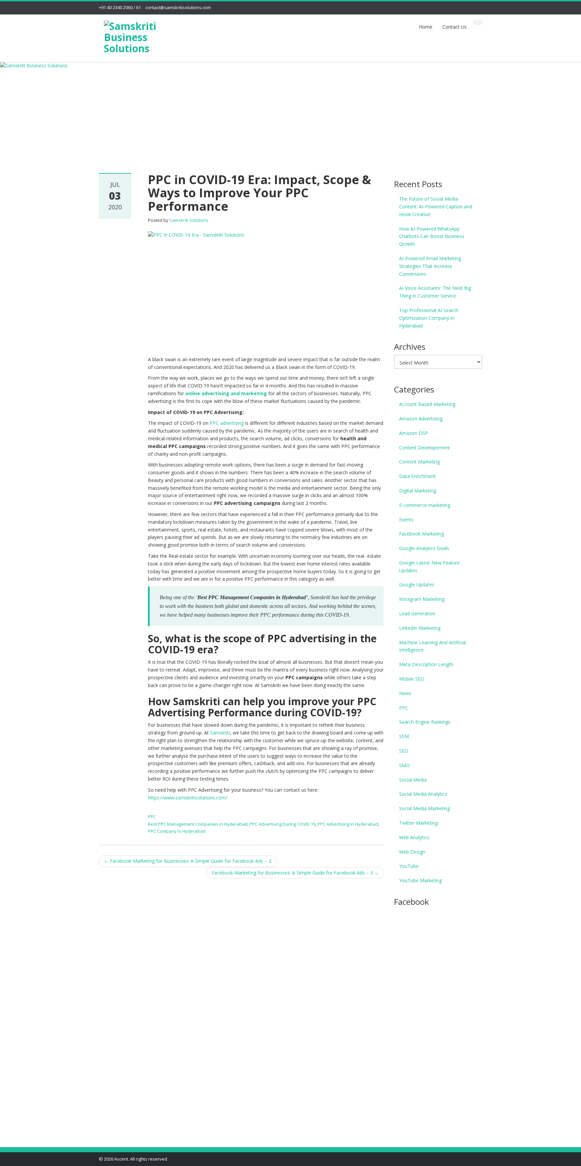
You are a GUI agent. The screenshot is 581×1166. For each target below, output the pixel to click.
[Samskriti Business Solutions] (143, 36)
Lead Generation (417, 613)
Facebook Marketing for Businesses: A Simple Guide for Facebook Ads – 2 (187, 861)
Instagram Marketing (421, 599)
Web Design (412, 852)
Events (406, 519)
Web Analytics (414, 837)
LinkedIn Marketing (419, 628)
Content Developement (424, 447)
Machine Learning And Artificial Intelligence (432, 646)
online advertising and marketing (226, 393)
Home (425, 27)
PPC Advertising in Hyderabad (347, 824)
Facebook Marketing (421, 533)
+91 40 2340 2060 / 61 (120, 7)
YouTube (409, 866)
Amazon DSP (413, 433)
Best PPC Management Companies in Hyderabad (197, 824)
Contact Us (454, 27)
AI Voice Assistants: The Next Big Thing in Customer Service (435, 292)
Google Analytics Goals (424, 548)
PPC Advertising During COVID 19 (282, 824)
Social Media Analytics (423, 794)
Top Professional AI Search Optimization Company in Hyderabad (428, 318)
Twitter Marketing (418, 823)
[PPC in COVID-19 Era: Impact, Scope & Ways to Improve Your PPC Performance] (265, 289)
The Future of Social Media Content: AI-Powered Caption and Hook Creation (435, 206)
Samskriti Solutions (188, 220)
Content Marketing (419, 461)
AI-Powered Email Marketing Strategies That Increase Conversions (430, 266)
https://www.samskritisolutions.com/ (187, 797)
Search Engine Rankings (425, 722)
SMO (404, 765)
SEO (403, 751)
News (405, 693)
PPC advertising (227, 423)
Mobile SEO (411, 679)
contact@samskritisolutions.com (178, 7)
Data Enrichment (417, 476)
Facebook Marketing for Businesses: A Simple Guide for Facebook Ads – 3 (295, 872)
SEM (404, 736)
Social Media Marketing (424, 808)
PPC (152, 817)
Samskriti (220, 732)
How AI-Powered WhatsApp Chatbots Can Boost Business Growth (431, 236)
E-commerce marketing (424, 505)
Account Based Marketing (427, 404)
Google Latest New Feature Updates (429, 566)
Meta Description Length (426, 664)
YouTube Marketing (420, 880)
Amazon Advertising (420, 418)
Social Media (413, 780)
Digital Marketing (417, 490)
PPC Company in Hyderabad (176, 831)
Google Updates (416, 584)
